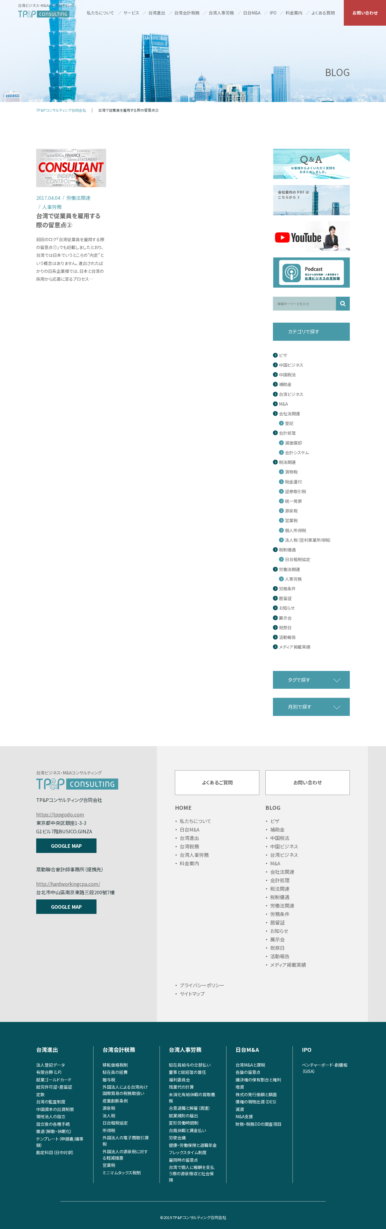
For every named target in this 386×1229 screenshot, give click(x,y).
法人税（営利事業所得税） (308, 540)
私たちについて (100, 13)
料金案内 (294, 13)
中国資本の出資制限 (55, 1109)
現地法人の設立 (50, 1116)
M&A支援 (244, 1116)
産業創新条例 (115, 1101)
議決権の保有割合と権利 (258, 1080)
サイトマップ (192, 993)
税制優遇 (287, 549)
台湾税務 (189, 846)
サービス (131, 13)
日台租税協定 (297, 559)
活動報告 (287, 637)
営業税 (291, 520)
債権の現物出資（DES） (256, 1102)
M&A (283, 404)
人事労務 (293, 579)
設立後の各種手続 (53, 1124)
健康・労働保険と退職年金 (193, 1145)
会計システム (297, 452)
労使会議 (177, 1138)
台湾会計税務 (187, 13)
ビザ (283, 355)
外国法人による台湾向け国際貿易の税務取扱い (125, 1090)
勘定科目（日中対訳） (55, 1152)
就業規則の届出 (183, 1115)
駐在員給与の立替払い (189, 1065)
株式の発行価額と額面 (256, 1094)
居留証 (285, 598)
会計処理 (287, 433)
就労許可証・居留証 (54, 1087)
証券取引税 (295, 491)
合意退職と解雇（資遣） (189, 1108)
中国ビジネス (291, 365)
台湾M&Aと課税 (250, 1065)
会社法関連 (289, 413)
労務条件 (287, 588)
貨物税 (291, 471)
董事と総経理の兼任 (187, 1072)
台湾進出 (156, 13)
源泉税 (291, 510)
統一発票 (293, 501)
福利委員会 (179, 1080)
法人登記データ (50, 1065)
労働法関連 (289, 569)
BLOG (272, 807)
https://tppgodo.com (60, 814)
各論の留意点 (248, 1072)
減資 (240, 1109)
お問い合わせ (365, 13)
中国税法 (287, 374)
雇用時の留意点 (183, 1160)
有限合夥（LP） (49, 1072)
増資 (240, 1087)
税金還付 (293, 481)
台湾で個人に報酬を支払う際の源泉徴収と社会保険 (191, 1173)
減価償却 (293, 442)
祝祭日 (285, 627)
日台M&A (252, 13)
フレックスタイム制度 (188, 1152)
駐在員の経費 (115, 1072)
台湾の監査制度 (50, 1102)
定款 (40, 1094)
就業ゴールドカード (53, 1080)
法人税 (109, 1115)
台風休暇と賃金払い (187, 1130)
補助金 (285, 384)
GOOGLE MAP (66, 845)
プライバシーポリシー (202, 985)
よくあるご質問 (217, 782)
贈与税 (109, 1080)
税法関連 (287, 462)
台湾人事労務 (221, 13)
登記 (289, 423)
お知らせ (287, 608)
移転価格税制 (115, 1065)
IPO (273, 13)
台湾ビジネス (291, 394)
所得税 (109, 1130)
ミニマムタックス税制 (122, 1173)
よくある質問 (323, 13)
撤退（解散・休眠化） (54, 1131)
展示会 (285, 618)
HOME (183, 807)
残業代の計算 (181, 1087)
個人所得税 (295, 530)
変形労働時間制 (183, 1123)
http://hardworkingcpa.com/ (68, 883)
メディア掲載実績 (294, 647)
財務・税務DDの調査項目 (258, 1124)
